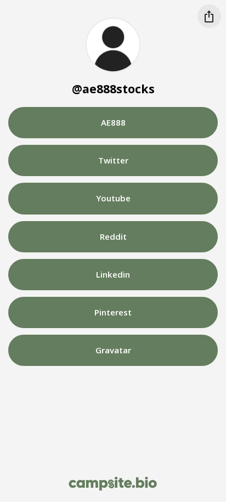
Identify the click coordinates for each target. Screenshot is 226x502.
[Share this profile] (209, 16)
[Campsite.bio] (112, 483)
